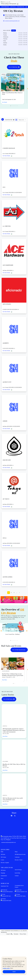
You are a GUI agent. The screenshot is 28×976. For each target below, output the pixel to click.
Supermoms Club (4, 886)
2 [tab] (12, 105)
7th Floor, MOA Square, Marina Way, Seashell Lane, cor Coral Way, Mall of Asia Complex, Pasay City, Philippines (13, 838)
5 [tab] (16, 105)
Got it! (14, 971)
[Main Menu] (17, 4)
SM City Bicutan (5, 6)
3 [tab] (13, 105)
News (2, 878)
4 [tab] (14, 105)
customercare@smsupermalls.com (8, 842)
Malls (2, 851)
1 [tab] (10, 105)
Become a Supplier (5, 862)
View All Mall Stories (8, 699)
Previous (1, 631)
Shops (16, 851)
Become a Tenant (18, 859)
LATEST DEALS (13, 6)
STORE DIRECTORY (20, 6)
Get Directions (9, 25)
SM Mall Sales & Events (20, 854)
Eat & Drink (17, 873)
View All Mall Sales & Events (18, 649)
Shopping (3, 873)
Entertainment (4, 875)
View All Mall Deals (13, 67)
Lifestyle (17, 875)
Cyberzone (17, 857)
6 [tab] (17, 105)
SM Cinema (3, 857)
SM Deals (3, 854)
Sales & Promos (18, 869)
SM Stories (3, 870)
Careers (2, 859)
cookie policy (6, 968)
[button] (8, 4)
